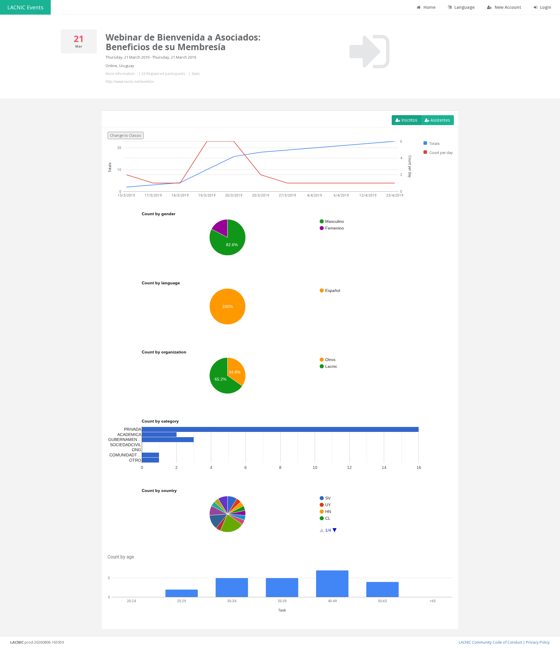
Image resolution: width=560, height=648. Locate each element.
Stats (196, 73)
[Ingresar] (369, 52)
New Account (507, 7)
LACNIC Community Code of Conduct (490, 642)
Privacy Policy (538, 642)
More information (120, 73)
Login (545, 7)
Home (428, 7)
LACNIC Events (25, 7)
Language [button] (464, 7)
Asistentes (439, 120)
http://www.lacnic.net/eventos (130, 81)
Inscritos (408, 120)
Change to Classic (125, 135)
